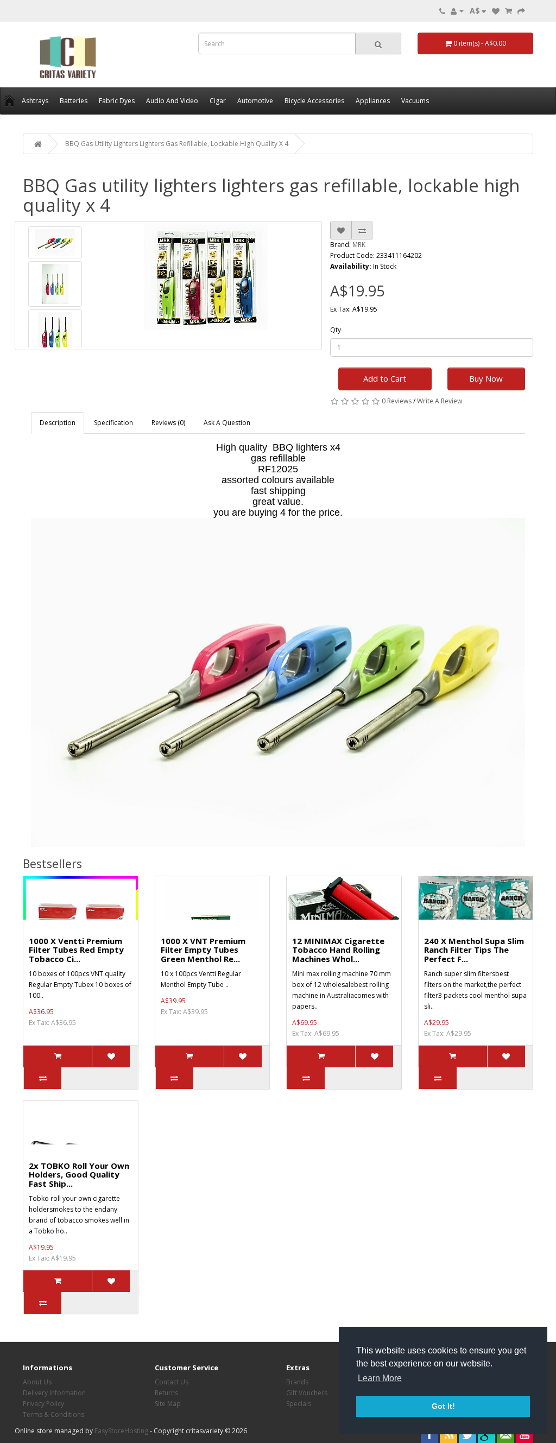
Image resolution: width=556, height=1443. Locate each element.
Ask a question (227, 422)
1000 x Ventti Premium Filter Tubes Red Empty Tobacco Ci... (76, 949)
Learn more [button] (380, 1378)
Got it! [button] (443, 1406)
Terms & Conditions (53, 1414)
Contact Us (171, 1382)
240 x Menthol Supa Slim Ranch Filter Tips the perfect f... (474, 949)
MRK (358, 244)
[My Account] (457, 10)
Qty (335, 329)
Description (57, 422)
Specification (113, 422)
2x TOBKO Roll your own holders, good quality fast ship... (79, 1174)
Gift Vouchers (306, 1392)
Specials (298, 1403)
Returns (166, 1392)
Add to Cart (384, 378)
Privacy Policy (43, 1403)
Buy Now (486, 378)
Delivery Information (54, 1392)
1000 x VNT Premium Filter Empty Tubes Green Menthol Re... (203, 949)
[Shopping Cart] (508, 10)
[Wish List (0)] (496, 10)
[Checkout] (521, 10)
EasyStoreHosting (121, 1430)
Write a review (439, 401)
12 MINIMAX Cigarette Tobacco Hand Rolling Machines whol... (338, 949)
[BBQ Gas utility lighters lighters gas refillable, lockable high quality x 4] (55, 242)
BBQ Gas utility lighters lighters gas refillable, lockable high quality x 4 (176, 143)
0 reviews (397, 401)
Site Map (168, 1403)
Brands (297, 1382)
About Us (37, 1382)
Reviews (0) (168, 422)
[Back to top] (520, 1407)
